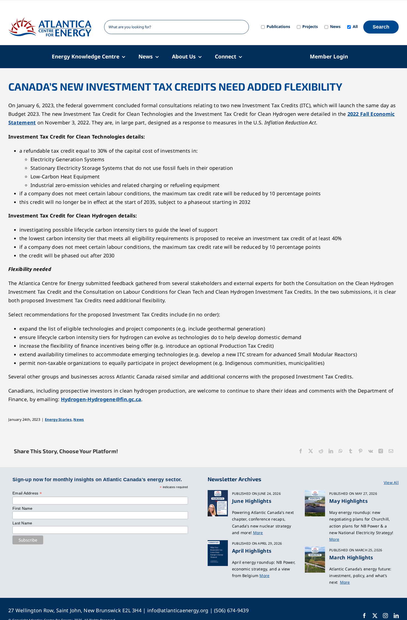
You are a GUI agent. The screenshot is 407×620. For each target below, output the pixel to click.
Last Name (22, 523)
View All (391, 482)
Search (381, 27)
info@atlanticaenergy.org (177, 610)
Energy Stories (58, 419)
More (258, 532)
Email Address (27, 493)
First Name (22, 508)
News (78, 419)
